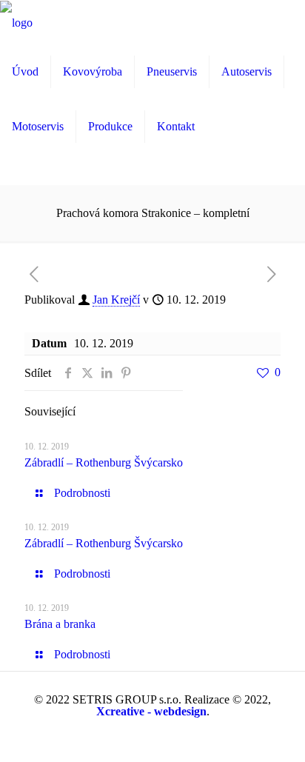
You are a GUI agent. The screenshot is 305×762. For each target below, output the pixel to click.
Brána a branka (59, 624)
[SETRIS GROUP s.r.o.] (16, 22)
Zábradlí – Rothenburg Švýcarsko (103, 462)
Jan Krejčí (116, 299)
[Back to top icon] (274, 731)
